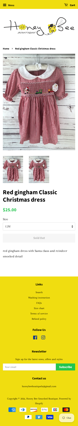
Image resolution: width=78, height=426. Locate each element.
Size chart (39, 308)
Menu (10, 5)
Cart (72, 5)
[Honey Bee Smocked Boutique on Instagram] (43, 338)
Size (5, 219)
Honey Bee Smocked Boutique (42, 398)
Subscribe (65, 367)
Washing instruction (39, 297)
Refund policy (39, 318)
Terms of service (39, 313)
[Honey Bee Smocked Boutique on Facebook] (35, 338)
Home (6, 48)
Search (39, 292)
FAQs (39, 302)
